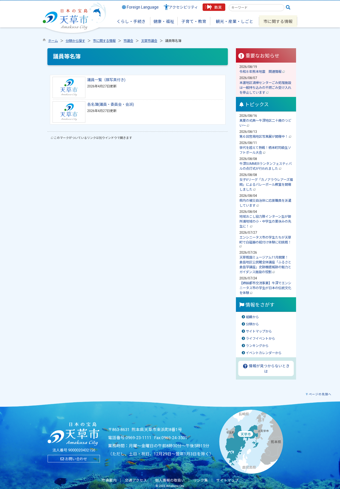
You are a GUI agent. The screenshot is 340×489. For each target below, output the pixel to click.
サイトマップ (227, 480)
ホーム (53, 41)
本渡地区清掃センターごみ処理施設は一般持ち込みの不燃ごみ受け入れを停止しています (265, 88)
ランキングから (257, 346)
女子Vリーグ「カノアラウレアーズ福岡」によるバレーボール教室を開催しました (266, 185)
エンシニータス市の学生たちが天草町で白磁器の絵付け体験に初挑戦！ (265, 240)
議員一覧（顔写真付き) (106, 80)
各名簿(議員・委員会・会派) (110, 104)
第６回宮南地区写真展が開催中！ (264, 137)
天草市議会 (149, 41)
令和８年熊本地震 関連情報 (260, 72)
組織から (252, 317)
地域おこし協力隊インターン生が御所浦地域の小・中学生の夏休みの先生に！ (265, 221)
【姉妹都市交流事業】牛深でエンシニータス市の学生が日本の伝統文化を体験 (265, 288)
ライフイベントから (260, 339)
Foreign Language (142, 7)
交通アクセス (136, 480)
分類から (252, 324)
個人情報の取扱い (170, 480)
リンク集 (200, 480)
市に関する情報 (104, 41)
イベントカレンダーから (263, 353)
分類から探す (75, 41)
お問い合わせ (75, 459)
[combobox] (256, 7)
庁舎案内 (109, 480)
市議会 (128, 41)
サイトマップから (259, 331)
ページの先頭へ (320, 394)
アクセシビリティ (183, 7)
